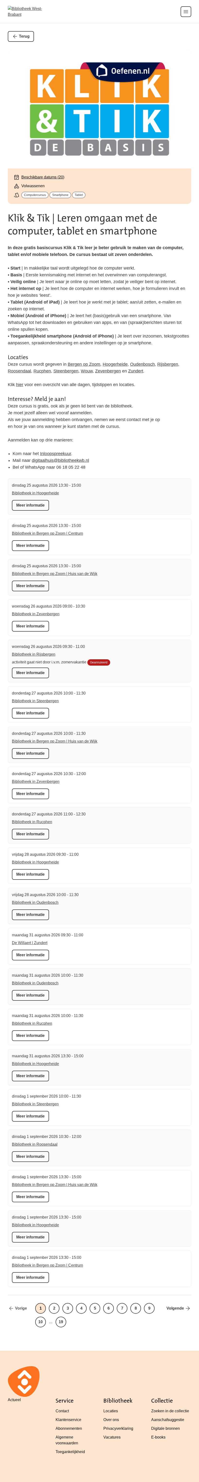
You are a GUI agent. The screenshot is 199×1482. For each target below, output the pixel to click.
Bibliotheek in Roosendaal (35, 1144)
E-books (158, 1437)
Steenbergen (65, 371)
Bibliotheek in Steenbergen (35, 701)
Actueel (14, 1400)
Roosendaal (19, 371)
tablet (79, 195)
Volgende (175, 1308)
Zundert (135, 371)
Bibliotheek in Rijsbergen (33, 654)
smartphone (60, 195)
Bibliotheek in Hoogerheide (35, 493)
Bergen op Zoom (84, 364)
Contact (62, 1411)
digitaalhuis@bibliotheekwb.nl (60, 460)
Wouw (87, 371)
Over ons (111, 1420)
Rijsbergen (167, 364)
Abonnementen (69, 1428)
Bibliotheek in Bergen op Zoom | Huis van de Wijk (54, 574)
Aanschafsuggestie (167, 1420)
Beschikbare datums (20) (42, 177)
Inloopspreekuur (55, 453)
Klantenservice (68, 1420)
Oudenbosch (142, 364)
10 (40, 1322)
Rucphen (42, 371)
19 (61, 1322)
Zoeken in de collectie (170, 1411)
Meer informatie (30, 505)
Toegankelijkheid (70, 1452)
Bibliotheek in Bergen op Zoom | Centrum (47, 533)
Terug (24, 36)
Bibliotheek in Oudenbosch (35, 902)
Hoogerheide (115, 364)
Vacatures (112, 1437)
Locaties (110, 1411)
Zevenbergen (108, 371)
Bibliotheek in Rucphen (32, 822)
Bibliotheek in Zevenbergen (35, 614)
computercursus (35, 195)
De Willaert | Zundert (29, 943)
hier (19, 384)
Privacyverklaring (118, 1428)
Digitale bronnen (165, 1428)
